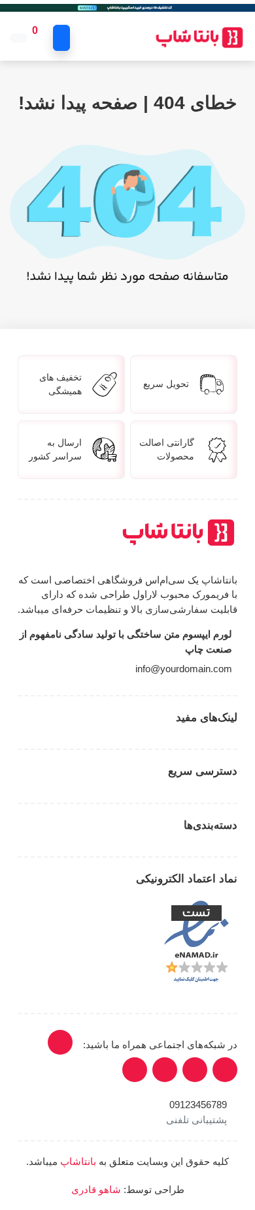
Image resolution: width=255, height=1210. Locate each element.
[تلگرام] (164, 1069)
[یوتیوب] (194, 1069)
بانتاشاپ (78, 1161)
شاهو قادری (96, 1189)
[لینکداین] (224, 1069)
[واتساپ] (134, 1069)
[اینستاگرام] (60, 1042)
